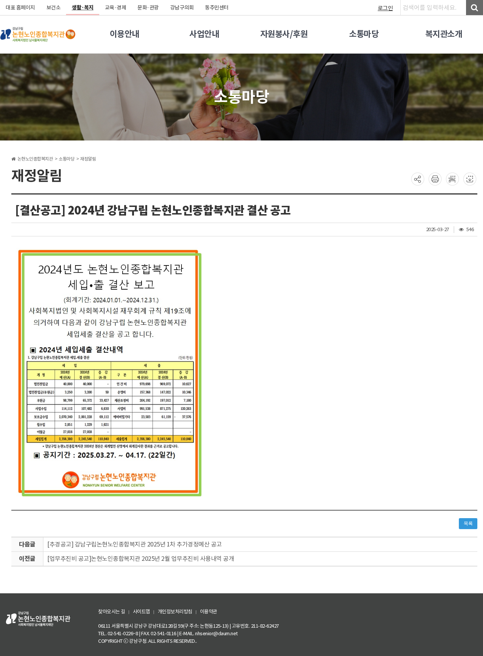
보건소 (53, 7)
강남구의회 (182, 7)
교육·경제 (115, 7)
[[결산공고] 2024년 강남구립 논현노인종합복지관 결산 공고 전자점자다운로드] (470, 178)
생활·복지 (83, 7)
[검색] (474, 7)
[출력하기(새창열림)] (435, 178)
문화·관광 (148, 7)
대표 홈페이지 (20, 7)
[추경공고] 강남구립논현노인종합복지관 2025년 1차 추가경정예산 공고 (134, 544)
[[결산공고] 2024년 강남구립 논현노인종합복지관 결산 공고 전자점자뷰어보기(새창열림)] (452, 178)
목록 (468, 523)
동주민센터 (217, 7)
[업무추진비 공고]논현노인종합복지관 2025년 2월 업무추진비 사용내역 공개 (140, 558)
